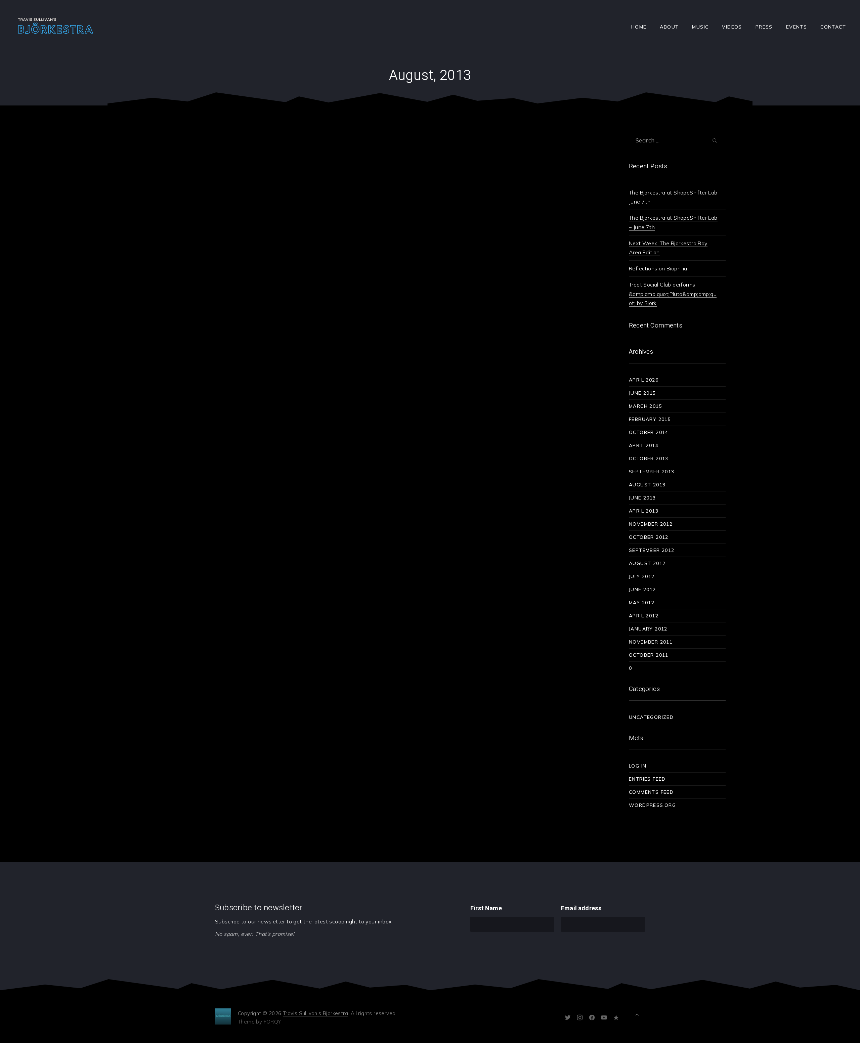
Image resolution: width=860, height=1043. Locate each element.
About (669, 27)
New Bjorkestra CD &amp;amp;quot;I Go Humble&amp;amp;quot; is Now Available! (185, 169)
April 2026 (643, 380)
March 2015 (645, 406)
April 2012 (643, 616)
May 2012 (641, 603)
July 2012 (642, 576)
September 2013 (652, 472)
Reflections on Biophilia (658, 268)
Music (700, 27)
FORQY (272, 1021)
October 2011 (649, 655)
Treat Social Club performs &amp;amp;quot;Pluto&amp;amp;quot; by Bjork (673, 293)
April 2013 (643, 511)
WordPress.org (652, 805)
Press (764, 27)
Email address (581, 908)
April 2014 (643, 445)
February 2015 (650, 419)
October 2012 (649, 537)
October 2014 (649, 432)
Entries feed (647, 779)
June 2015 (642, 393)
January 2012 (648, 629)
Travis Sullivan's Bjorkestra (315, 1013)
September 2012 (652, 550)
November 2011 (651, 642)
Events (796, 27)
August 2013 (647, 485)
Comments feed (651, 792)
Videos (732, 27)
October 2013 (649, 458)
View (220, 280)
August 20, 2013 (168, 262)
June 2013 (642, 498)
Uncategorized (166, 143)
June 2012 (642, 589)
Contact (833, 27)
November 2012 (651, 524)
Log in (637, 766)
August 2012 (647, 563)
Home (639, 27)
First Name (486, 908)
